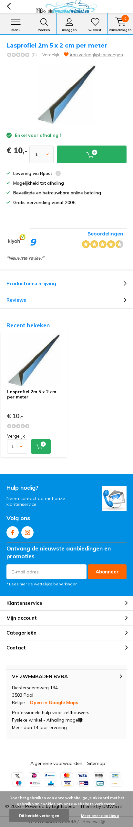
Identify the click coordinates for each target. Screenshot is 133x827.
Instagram (27, 532)
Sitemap (96, 763)
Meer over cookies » (100, 815)
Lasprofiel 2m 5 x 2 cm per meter (31, 394)
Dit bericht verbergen (39, 815)
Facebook (12, 532)
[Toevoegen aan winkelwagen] (41, 446)
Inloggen (69, 30)
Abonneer (107, 572)
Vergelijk (50, 54)
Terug (8, 6)
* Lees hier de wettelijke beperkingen (41, 584)
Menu (15, 30)
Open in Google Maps (54, 702)
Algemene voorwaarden (56, 763)
